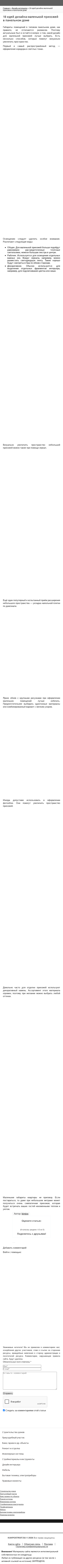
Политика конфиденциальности (32, 1546)
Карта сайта (14, 1544)
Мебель (6, 1470)
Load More (31, 1418)
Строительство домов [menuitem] (8, 1491)
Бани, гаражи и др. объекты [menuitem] (9, 1496)
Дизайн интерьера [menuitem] (6, 1507)
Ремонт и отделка (11, 1448)
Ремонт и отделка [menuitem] (6, 1499)
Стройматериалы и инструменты (18, 1459)
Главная (6, 8)
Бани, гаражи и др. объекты (15, 1443)
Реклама (48, 1544)
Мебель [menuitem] (3, 1509)
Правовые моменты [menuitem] (7, 1515)
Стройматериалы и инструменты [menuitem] (12, 1504)
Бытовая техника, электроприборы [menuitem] (12, 1512)
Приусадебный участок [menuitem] (8, 1494)
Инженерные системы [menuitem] (8, 1502)
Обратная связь (32, 1544)
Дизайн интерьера (19, 8)
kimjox (25, 1214)
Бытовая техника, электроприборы (19, 1475)
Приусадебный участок (13, 1437)
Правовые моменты (11, 1481)
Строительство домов (13, 1432)
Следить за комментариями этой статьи (25, 1410)
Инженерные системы (13, 1454)
